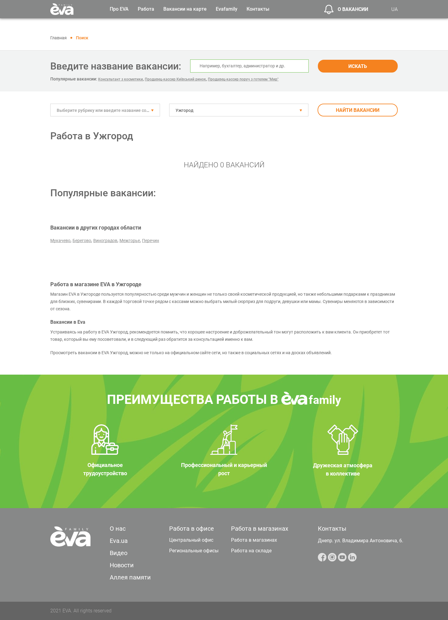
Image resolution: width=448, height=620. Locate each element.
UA (394, 9)
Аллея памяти (130, 577)
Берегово (82, 240)
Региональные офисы (194, 551)
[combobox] (105, 110)
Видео (118, 553)
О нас (118, 528)
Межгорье (129, 240)
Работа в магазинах (254, 540)
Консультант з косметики (120, 79)
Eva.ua (119, 540)
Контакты (258, 9)
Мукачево (60, 240)
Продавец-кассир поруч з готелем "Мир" (243, 79)
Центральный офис (191, 540)
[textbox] (105, 110)
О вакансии (353, 9)
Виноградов (105, 240)
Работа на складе (251, 551)
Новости (122, 565)
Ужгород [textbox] (185, 110)
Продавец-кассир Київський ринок (175, 79)
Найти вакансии (357, 110)
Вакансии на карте (185, 9)
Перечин (150, 240)
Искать (357, 66)
